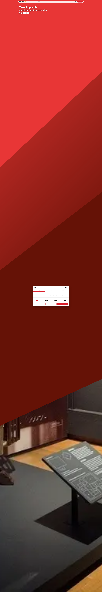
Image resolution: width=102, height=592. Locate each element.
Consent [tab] (39, 290)
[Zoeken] (75, 2)
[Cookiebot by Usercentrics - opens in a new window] (64, 287)
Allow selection (51, 303)
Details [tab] (51, 290)
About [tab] (63, 290)
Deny (39, 303)
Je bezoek (80, 1)
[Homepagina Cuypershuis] (23, 1)
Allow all (62, 303)
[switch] (46, 300)
